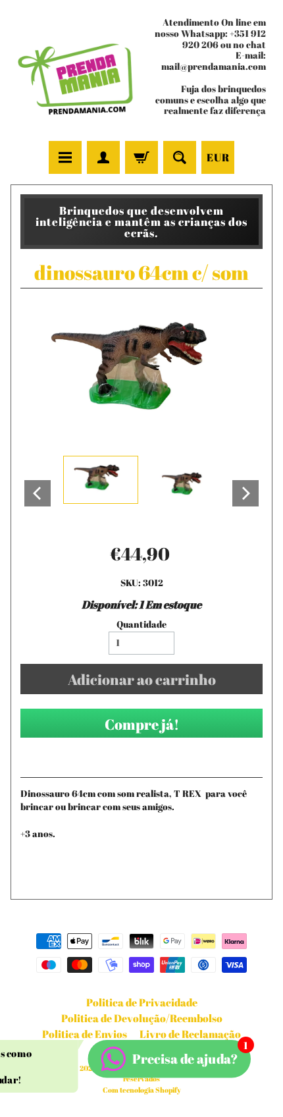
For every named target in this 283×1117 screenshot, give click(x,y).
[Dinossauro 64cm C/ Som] (100, 480)
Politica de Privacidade (141, 1002)
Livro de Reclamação (190, 1034)
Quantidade (141, 624)
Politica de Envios (84, 1034)
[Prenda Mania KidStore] (76, 73)
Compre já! (142, 724)
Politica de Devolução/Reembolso (141, 1018)
